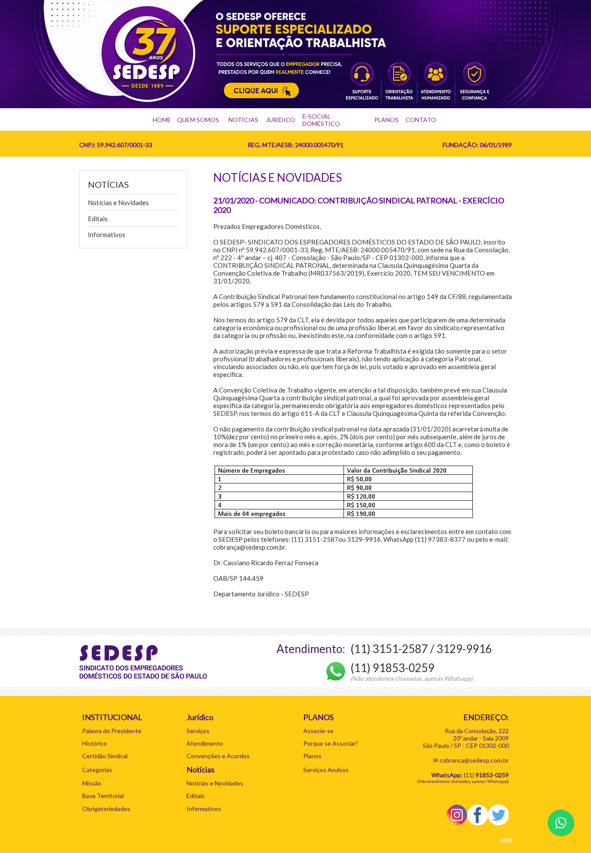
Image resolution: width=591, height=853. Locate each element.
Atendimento (204, 743)
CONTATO (420, 119)
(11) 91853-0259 (392, 668)
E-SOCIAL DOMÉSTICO (321, 120)
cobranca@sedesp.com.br (474, 760)
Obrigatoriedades (106, 808)
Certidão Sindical (105, 756)
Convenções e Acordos (218, 756)
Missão (91, 783)
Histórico (94, 743)
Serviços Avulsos (326, 769)
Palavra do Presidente (111, 730)
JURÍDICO (280, 119)
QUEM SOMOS (198, 119)
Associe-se (318, 730)
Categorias (97, 769)
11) (487, 775)
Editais (98, 218)
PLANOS (386, 119)
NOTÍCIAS (243, 119)
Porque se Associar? (330, 743)
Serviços (197, 730)
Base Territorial (103, 795)
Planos (312, 756)
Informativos (106, 234)
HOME (162, 119)
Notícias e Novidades (118, 202)
